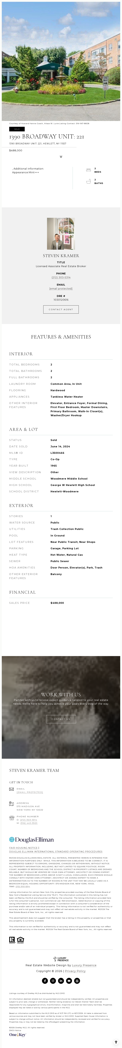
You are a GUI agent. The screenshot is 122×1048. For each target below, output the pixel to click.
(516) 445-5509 (29, 823)
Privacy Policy (75, 971)
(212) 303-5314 (61, 277)
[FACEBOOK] (45, 981)
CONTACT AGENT (61, 309)
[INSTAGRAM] (53, 981)
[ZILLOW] (77, 981)
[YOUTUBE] (69, 981)
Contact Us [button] (61, 719)
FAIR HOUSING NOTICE (23, 848)
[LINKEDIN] (61, 981)
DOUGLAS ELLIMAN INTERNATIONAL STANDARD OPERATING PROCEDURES (56, 851)
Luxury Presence (84, 965)
